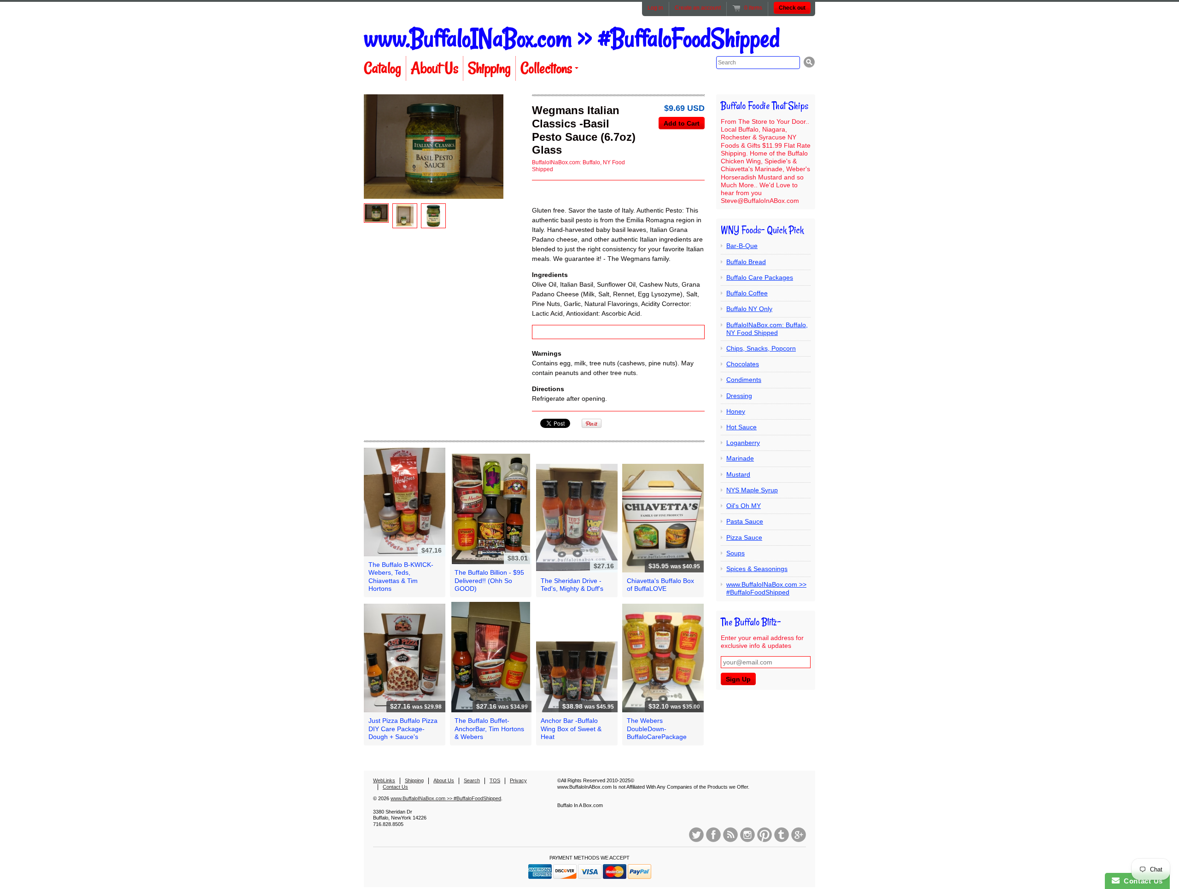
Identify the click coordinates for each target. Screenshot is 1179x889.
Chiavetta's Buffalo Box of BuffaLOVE (660, 584)
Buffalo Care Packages (759, 277)
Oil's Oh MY (743, 505)
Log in (655, 8)
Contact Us (395, 787)
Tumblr (781, 834)
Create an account (698, 8)
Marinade (740, 458)
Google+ (798, 834)
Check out (792, 8)
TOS (495, 780)
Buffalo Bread (746, 262)
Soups (735, 553)
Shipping (489, 68)
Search (472, 780)
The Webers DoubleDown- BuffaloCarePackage (657, 728)
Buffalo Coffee (747, 293)
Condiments (743, 379)
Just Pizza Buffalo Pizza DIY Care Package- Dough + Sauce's (403, 728)
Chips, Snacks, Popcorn (761, 348)
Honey (735, 411)
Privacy (518, 780)
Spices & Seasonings (757, 568)
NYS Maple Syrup (752, 490)
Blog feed (730, 834)
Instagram (747, 834)
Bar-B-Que (742, 245)
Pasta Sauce (744, 521)
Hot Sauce (741, 427)
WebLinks (384, 780)
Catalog (382, 68)
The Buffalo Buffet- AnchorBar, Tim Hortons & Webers (489, 728)
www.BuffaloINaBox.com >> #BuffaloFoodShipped (572, 38)
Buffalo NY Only (749, 308)
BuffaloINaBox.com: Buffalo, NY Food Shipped (767, 328)
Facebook (713, 834)
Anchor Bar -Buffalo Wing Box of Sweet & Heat (571, 728)
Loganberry (743, 442)
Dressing (739, 395)
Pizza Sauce (744, 537)
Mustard (738, 474)
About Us (434, 68)
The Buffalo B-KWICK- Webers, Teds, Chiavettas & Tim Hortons (400, 576)
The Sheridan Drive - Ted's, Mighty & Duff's (572, 584)
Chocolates (742, 364)
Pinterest (764, 834)
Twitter (696, 834)
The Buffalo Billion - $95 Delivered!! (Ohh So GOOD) (489, 580)
